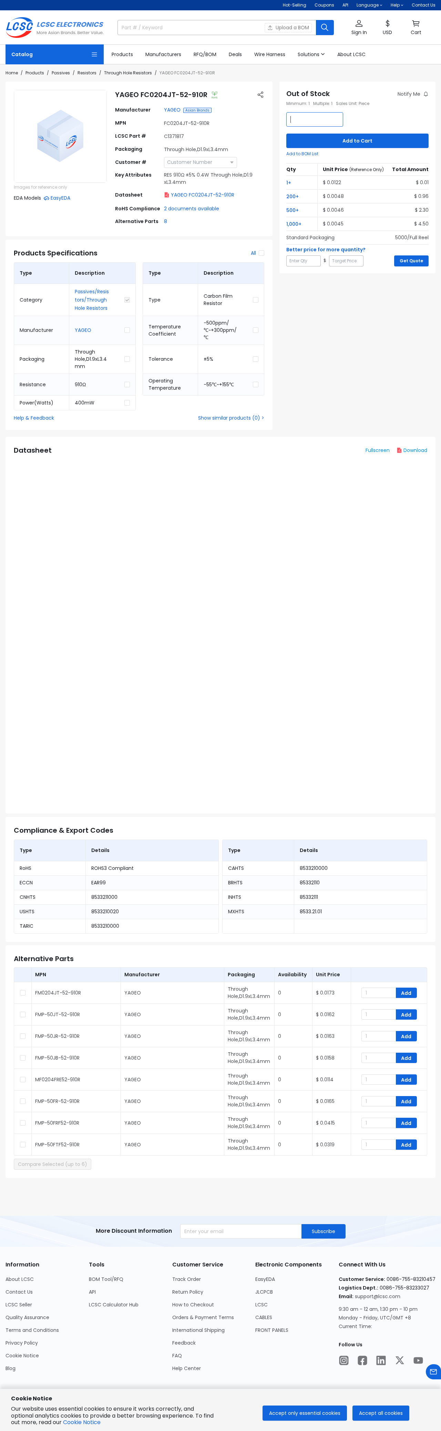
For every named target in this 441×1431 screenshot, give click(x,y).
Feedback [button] (184, 1342)
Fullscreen (378, 450)
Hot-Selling (294, 5)
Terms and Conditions (32, 1330)
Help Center (186, 1368)
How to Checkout (193, 1304)
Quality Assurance (27, 1317)
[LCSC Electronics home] (55, 27)
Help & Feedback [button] (34, 417)
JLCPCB (264, 1291)
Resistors (87, 73)
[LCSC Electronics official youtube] (418, 1360)
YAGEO (172, 109)
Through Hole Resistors (128, 73)
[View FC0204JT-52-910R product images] (60, 136)
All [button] (253, 253)
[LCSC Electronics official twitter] (399, 1360)
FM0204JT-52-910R (58, 992)
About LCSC (20, 1279)
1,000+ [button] (293, 224)
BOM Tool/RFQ (106, 1279)
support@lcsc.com (377, 1296)
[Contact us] (433, 1371)
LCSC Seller (19, 1304)
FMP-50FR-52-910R (57, 1101)
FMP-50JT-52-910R (57, 1014)
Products (34, 73)
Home (12, 73)
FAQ (177, 1355)
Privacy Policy (22, 1342)
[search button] (325, 27)
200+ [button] (292, 196)
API (345, 5)
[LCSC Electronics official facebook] (362, 1360)
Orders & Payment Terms (203, 1317)
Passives (61, 73)
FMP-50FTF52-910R (57, 1144)
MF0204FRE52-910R (57, 1079)
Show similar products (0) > (231, 417)
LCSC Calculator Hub (114, 1304)
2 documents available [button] (191, 208)
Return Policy (187, 1291)
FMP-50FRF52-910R (57, 1122)
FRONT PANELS (271, 1330)
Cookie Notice (22, 1355)
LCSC (261, 1304)
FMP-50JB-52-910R (57, 1057)
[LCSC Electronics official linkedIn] (381, 1360)
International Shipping (198, 1330)
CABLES (263, 1317)
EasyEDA (265, 1279)
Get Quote (411, 261)
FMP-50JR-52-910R (57, 1036)
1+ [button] (288, 182)
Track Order (186, 1279)
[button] (359, 27)
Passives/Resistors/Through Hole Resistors (92, 300)
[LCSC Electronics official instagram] (344, 1360)
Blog (11, 1368)
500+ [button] (292, 210)
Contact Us (423, 5)
